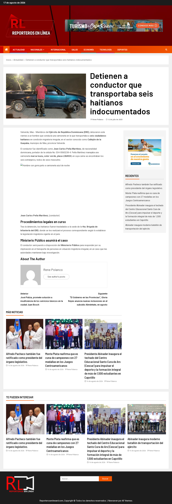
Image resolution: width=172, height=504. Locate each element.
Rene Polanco (98, 120)
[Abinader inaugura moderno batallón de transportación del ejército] (147, 419)
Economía (89, 50)
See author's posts (56, 276)
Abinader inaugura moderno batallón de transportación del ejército (145, 443)
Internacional (58, 50)
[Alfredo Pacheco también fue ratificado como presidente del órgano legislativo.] (24, 334)
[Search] (166, 49)
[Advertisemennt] (114, 25)
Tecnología (106, 50)
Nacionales (36, 50)
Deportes (122, 50)
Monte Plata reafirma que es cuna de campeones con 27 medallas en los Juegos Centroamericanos (142, 197)
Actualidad (19, 50)
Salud (75, 50)
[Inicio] (6, 50)
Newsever (113, 500)
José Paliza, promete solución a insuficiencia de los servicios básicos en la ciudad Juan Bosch (41, 299)
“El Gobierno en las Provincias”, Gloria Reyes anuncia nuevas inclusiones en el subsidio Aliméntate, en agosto (87, 299)
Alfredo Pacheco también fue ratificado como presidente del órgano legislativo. (24, 357)
